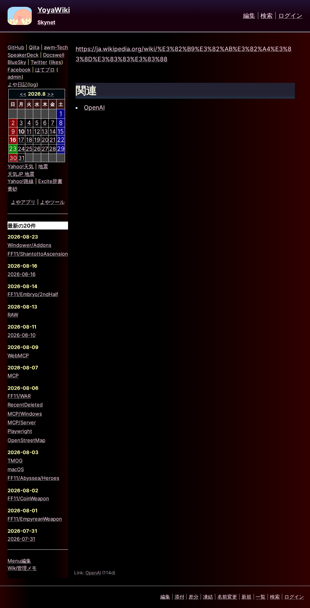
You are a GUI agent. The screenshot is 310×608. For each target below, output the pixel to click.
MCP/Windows (25, 413)
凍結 (208, 597)
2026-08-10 (22, 335)
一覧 (260, 597)
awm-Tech (56, 47)
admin (15, 77)
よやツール (52, 202)
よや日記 (17, 84)
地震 (43, 166)
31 (21, 157)
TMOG (15, 460)
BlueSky (17, 62)
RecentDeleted (25, 404)
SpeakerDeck (23, 55)
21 (53, 139)
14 (53, 131)
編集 (249, 15)
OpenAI (94, 107)
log (32, 84)
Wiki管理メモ (22, 568)
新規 (246, 597)
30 (13, 157)
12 (37, 131)
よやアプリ (23, 202)
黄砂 (12, 189)
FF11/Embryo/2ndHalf (33, 294)
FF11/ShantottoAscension (38, 253)
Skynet (46, 22)
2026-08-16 (22, 274)
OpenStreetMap (26, 440)
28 (52, 148)
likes (56, 62)
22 (61, 139)
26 (37, 148)
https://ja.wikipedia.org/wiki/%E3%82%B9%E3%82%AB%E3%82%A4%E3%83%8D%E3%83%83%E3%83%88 (183, 54)
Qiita (34, 47)
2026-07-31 (21, 538)
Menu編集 (19, 561)
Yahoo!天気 (21, 166)
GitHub (16, 47)
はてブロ (45, 70)
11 (29, 131)
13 (45, 131)
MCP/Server (22, 422)
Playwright (20, 431)
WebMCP (18, 355)
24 (21, 148)
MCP (13, 375)
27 (45, 148)
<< (23, 94)
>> (50, 94)
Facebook (19, 70)
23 (13, 148)
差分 (193, 597)
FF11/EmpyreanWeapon (35, 518)
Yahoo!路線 (21, 181)
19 (37, 139)
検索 (266, 15)
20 (45, 139)
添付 (179, 597)
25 (29, 148)
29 (61, 148)
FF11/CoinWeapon (28, 498)
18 (29, 139)
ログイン (290, 15)
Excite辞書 (50, 181)
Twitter (39, 62)
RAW (13, 314)
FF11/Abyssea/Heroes (33, 478)
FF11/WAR (19, 396)
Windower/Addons (29, 245)
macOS (16, 469)
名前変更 (227, 597)
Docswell (53, 55)
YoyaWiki (53, 10)
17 (21, 139)
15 (60, 131)
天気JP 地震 (21, 174)
